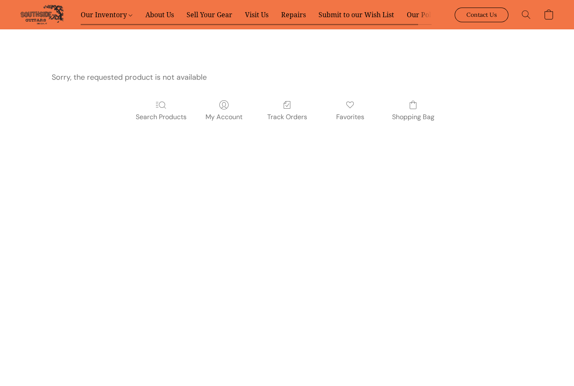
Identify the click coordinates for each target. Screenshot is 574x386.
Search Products (161, 116)
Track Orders (287, 116)
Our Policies (426, 14)
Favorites (350, 116)
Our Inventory (105, 14)
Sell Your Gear (209, 14)
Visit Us (257, 14)
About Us (159, 14)
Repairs (293, 14)
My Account (223, 116)
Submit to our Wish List (356, 14)
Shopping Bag (413, 116)
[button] (42, 14)
